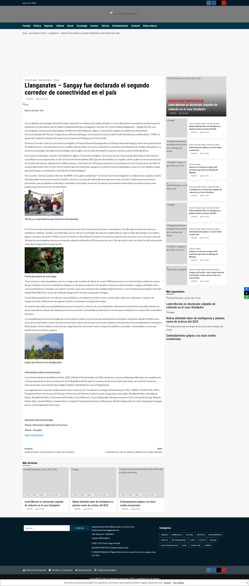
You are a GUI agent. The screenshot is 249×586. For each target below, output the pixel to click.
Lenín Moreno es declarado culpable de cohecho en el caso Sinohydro (190, 305)
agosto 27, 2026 (204, 176)
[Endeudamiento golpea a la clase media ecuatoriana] (141, 482)
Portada (26, 25)
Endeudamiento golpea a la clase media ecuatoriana (191, 337)
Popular (41, 495)
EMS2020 (29, 99)
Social (70, 25)
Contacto (135, 25)
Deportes (48, 25)
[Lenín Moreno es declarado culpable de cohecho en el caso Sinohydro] (46, 482)
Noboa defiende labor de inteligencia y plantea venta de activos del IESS (195, 319)
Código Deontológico (106, 570)
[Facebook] (246, 289)
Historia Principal (31, 80)
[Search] (224, 25)
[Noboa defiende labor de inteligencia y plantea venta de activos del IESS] (93, 482)
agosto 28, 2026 (39, 509)
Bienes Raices (150, 25)
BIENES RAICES (177, 535)
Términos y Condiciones (62, 570)
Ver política (178, 582)
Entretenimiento (120, 25)
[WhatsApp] (246, 297)
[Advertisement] (124, 55)
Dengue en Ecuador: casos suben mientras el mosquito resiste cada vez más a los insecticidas (206, 275)
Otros (192, 540)
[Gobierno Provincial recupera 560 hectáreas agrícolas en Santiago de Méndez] (176, 170)
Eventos (94, 25)
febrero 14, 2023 (42, 99)
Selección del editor (45, 80)
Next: (134, 450)
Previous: (49, 450)
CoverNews (140, 578)
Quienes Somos (85, 570)
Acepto (167, 582)
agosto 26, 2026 (204, 281)
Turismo (105, 25)
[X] (246, 293)
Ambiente (164, 535)
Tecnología (82, 25)
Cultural (60, 25)
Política (37, 25)
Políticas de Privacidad (36, 570)
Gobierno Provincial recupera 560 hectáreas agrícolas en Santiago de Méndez (203, 170)
